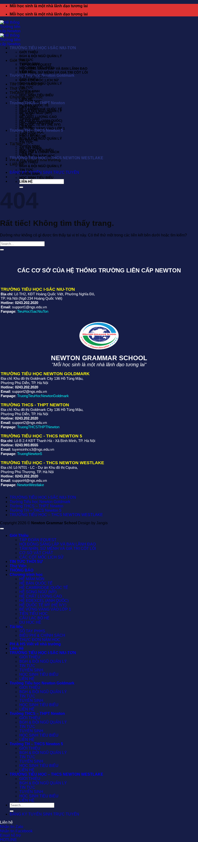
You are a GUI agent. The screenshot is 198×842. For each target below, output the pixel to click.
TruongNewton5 (29, 454)
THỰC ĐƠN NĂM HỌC (39, 640)
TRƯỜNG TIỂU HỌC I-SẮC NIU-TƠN (43, 48)
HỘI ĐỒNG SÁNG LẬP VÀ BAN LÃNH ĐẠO (53, 68)
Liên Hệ (17, 648)
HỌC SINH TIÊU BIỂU (36, 67)
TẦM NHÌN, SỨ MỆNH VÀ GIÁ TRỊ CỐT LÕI (53, 72)
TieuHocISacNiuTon (32, 311)
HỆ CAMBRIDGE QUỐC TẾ (43, 588)
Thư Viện (18, 88)
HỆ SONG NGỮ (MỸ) (35, 113)
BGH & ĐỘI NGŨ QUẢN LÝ (40, 56)
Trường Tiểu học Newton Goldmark (42, 75)
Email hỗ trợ (10, 835)
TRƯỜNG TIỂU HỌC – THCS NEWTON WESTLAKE (56, 158)
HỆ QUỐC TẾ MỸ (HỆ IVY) (40, 124)
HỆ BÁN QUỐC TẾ (36, 583)
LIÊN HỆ (26, 71)
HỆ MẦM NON (31, 579)
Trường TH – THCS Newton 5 (36, 130)
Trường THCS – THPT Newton (37, 103)
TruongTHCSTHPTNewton (38, 427)
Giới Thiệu (19, 60)
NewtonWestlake (30, 485)
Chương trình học (26, 575)
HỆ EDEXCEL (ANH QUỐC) (44, 601)
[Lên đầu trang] (2, 528)
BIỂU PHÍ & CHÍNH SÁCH (39, 152)
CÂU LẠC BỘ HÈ (34, 618)
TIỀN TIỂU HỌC (33, 614)
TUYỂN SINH (29, 64)
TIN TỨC (26, 60)
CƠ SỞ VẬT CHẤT (36, 553)
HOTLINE (8, 840)
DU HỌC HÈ (30, 622)
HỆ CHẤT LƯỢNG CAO (40, 596)
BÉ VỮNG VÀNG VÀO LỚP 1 (45, 609)
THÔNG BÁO (21, 570)
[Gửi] (2, 249)
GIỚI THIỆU (28, 52)
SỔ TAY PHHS (32, 631)
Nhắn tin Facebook (16, 831)
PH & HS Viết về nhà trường (35, 644)
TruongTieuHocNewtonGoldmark (43, 396)
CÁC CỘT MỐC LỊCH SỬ (39, 80)
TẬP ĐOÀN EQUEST (38, 540)
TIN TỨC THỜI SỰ (26, 561)
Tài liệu (16, 627)
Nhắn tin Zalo (11, 827)
